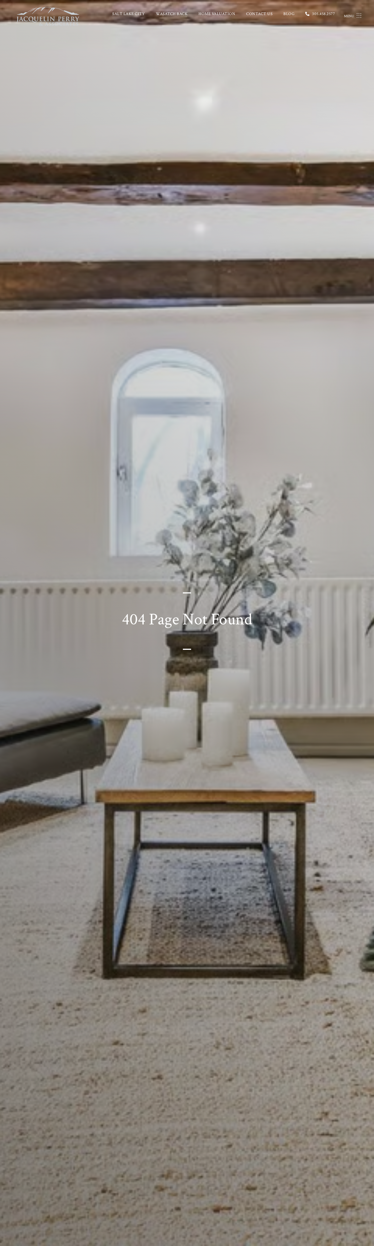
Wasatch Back (172, 13)
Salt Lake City (128, 13)
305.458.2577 (323, 13)
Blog (288, 13)
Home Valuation (216, 13)
